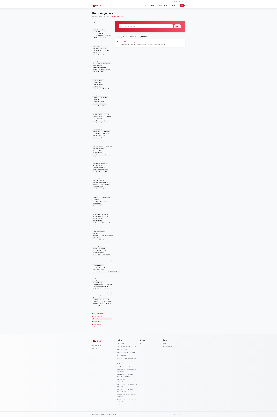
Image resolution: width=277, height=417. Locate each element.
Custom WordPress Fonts (98, 29)
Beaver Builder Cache (106, 254)
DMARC (101, 303)
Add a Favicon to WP (97, 193)
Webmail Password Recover (98, 269)
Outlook (105, 292)
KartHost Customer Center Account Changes (101, 182)
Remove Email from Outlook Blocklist (100, 120)
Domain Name (106, 133)
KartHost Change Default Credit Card (100, 48)
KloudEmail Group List (97, 31)
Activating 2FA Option (97, 227)
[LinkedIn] (100, 348)
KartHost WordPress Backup (98, 195)
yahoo (105, 301)
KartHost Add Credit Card (97, 46)
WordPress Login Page (97, 88)
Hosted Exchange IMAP (97, 218)
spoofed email (96, 297)
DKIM (102, 129)
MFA (94, 224)
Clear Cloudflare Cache (97, 44)
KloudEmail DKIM (107, 131)
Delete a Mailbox (105, 214)
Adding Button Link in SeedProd (99, 107)
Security (94, 290)
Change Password (96, 237)
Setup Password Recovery (98, 265)
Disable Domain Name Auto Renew (99, 67)
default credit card (96, 199)
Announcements (98, 316)
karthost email (102, 305)
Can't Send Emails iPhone (98, 33)
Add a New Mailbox (96, 214)
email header (95, 299)
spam (101, 299)
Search (177, 26)
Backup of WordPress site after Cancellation (101, 197)
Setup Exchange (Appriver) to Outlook (100, 246)
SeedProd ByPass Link (97, 112)
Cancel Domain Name (97, 288)
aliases (107, 305)
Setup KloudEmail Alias (97, 144)
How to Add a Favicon (106, 193)
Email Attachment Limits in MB (104, 69)
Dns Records (106, 114)
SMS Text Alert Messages (98, 84)
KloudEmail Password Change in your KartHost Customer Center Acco (106, 271)
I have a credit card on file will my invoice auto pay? (103, 235)
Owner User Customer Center (105, 261)
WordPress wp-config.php (98, 86)
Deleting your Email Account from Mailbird (101, 95)
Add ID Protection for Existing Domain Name (101, 275)
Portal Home (94, 16)
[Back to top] (184, 414)
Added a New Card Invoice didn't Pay (100, 201)
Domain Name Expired (97, 137)
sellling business (104, 97)
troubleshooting (103, 297)
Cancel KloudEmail (107, 78)
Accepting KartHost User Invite (99, 63)
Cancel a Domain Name (97, 65)
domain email (106, 299)
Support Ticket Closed (97, 133)
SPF (102, 301)
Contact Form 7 (103, 37)
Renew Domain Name (97, 82)
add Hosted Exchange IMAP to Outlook (100, 216)
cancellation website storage (98, 186)
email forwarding (96, 301)
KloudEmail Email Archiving (98, 35)
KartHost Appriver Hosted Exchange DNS (100, 180)
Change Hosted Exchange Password (100, 239)
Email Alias (95, 69)
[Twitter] (96, 348)
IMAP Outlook (95, 261)
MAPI (94, 178)
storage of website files (105, 184)
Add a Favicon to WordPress (98, 190)
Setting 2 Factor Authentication (99, 231)
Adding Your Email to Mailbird (98, 90)
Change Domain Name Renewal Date (100, 171)
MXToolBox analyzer (106, 295)
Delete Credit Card (96, 52)
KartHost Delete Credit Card (98, 50)
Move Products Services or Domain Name (101, 156)
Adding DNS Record (107, 116)
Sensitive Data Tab (107, 303)
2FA (110, 222)
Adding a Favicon (105, 188)
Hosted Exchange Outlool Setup (99, 248)
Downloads (96, 321)
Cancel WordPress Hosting (98, 80)
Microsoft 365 (95, 303)
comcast (109, 301)
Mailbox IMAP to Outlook (97, 220)
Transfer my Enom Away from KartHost (100, 286)
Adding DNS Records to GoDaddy (99, 250)
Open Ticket (97, 326)
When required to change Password (100, 241)
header (109, 292)
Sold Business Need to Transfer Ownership (101, 154)
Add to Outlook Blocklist (97, 118)
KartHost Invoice (96, 233)
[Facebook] (93, 348)
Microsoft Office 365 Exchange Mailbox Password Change (104, 56)
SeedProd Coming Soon (97, 27)
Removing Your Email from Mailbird (100, 93)
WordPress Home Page (97, 165)
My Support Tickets (98, 313)
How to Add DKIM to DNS (97, 131)
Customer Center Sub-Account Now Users (101, 161)
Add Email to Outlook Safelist (98, 122)
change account (96, 99)
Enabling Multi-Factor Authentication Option (101, 229)
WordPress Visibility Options (98, 252)
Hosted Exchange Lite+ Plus (98, 205)
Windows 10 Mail (108, 35)
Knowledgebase (102, 16)
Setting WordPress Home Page (99, 167)
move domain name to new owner (99, 103)
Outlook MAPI (104, 178)
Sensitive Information (106, 127)
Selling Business (96, 97)
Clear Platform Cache (107, 44)
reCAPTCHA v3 (95, 37)
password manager (96, 188)
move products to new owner (98, 101)
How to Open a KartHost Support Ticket (100, 163)
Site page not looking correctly (99, 256)
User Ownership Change (97, 152)
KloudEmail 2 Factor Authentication (102, 224)
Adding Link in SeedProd (98, 110)
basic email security (97, 295)
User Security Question (97, 150)
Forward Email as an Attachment (99, 212)
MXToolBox (95, 292)
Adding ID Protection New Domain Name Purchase (103, 278)
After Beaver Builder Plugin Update (99, 258)
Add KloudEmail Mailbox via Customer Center (101, 263)
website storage (96, 184)
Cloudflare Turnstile (96, 254)
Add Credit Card (108, 50)
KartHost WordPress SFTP (98, 71)
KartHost (99, 290)
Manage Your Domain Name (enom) (100, 273)
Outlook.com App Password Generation (100, 54)
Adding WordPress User (97, 114)
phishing (100, 292)
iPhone (104, 31)
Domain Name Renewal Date (98, 173)
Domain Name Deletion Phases (99, 135)
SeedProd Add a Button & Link (99, 105)
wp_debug (108, 63)
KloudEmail (104, 290)
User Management (96, 61)
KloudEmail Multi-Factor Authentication (100, 222)
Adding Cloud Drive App (97, 282)
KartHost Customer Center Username (100, 39)
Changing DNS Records (97, 116)
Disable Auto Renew (107, 288)
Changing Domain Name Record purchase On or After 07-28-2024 (105, 280)
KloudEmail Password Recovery (99, 267)
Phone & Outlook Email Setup (98, 210)
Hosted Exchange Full (97, 203)
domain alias (95, 305)
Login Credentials (96, 129)
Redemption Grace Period (98, 139)
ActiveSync (99, 178)
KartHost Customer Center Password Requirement (102, 146)
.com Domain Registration (98, 244)
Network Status (97, 324)
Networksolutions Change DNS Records (100, 169)
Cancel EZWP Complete (97, 78)
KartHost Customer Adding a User (99, 148)
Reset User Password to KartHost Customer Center (102, 284)
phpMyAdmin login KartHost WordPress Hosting (102, 73)
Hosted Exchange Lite (97, 207)
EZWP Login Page (106, 88)
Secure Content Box (97, 127)
